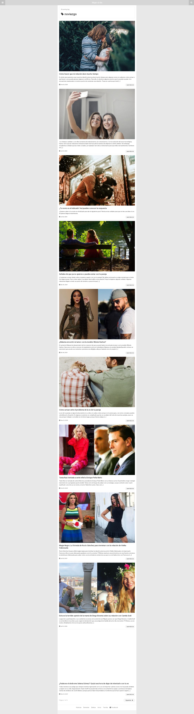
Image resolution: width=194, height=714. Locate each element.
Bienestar (86, 707)
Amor (99, 707)
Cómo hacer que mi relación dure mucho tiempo (78, 74)
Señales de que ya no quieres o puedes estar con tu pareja (83, 274)
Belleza (93, 707)
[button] (2, 2)
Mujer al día (97, 2)
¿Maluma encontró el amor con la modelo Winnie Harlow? (82, 342)
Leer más (129, 85)
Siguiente (128, 700)
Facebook (114, 707)
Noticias (78, 707)
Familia (105, 707)
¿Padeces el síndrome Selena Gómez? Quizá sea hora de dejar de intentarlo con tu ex (94, 683)
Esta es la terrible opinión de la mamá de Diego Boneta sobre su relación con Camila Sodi (95, 616)
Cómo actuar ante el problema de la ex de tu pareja (80, 410)
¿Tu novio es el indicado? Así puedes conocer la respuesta (83, 208)
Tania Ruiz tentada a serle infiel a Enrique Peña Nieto (80, 478)
